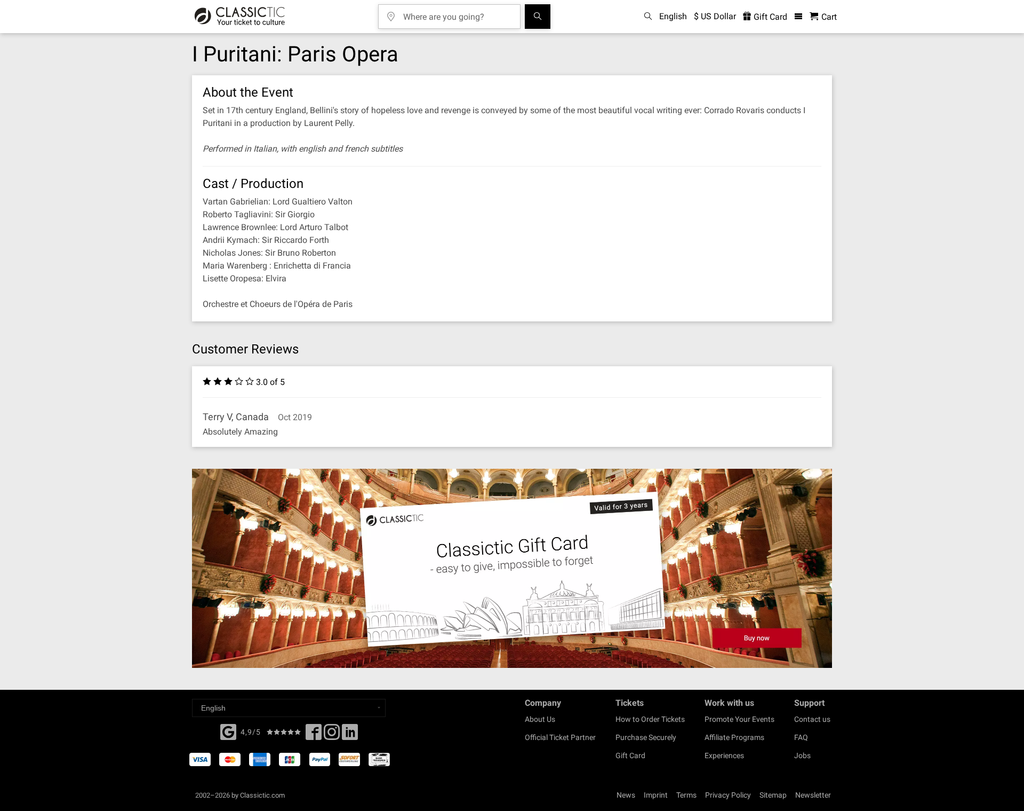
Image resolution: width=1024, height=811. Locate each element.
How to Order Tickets (650, 719)
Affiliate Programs (734, 737)
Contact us (812, 719)
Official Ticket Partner (560, 737)
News (626, 795)
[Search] (537, 16)
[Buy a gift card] (512, 568)
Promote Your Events (739, 719)
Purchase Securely (645, 737)
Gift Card (769, 17)
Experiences (724, 755)
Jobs (802, 755)
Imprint (656, 795)
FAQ (801, 737)
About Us (540, 719)
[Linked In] (350, 735)
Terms (686, 795)
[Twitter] (332, 735)
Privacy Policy (728, 795)
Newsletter (813, 795)
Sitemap (773, 795)
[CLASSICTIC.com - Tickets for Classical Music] (239, 16)
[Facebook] (228, 731)
